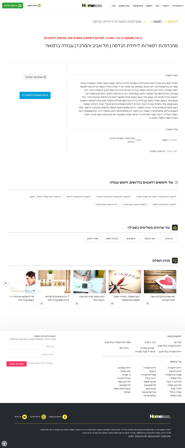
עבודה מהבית (124, 378)
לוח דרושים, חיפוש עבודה (106, 204)
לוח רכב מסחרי (174, 385)
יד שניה (166, 5)
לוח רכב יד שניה (173, 381)
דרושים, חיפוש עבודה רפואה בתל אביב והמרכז (156, 196)
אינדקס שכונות (149, 392)
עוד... (113, 5)
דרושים (149, 5)
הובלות (127, 392)
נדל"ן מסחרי (175, 378)
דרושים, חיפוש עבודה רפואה (78, 196)
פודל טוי (177, 342)
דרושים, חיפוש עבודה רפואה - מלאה (45, 196)
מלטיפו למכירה (147, 348)
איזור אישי (32, 5)
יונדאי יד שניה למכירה (145, 351)
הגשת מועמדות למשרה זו (35, 95)
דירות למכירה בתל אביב (170, 351)
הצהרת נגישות (154, 436)
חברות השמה (112, 238)
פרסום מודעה (11, 5)
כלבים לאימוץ (150, 381)
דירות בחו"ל (150, 378)
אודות (130, 436)
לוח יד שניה (176, 388)
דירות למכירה (149, 367)
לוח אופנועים (150, 385)
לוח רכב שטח (124, 381)
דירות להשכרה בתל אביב (169, 345)
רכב (157, 5)
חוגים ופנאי (151, 388)
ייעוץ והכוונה (149, 238)
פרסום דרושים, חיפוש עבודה (135, 204)
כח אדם (169, 238)
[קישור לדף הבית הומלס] (92, 5)
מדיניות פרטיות (140, 436)
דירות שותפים (124, 367)
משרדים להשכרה (173, 374)
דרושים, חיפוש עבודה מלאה (164, 204)
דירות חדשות (175, 371)
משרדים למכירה (148, 374)
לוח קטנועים (125, 385)
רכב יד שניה (150, 342)
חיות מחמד (138, 5)
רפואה (157, 21)
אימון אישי (130, 238)
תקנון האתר (166, 436)
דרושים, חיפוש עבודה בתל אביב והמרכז (113, 196)
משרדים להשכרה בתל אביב (117, 342)
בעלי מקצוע (124, 5)
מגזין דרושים (92, 238)
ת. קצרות (126, 374)
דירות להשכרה (174, 367)
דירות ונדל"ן (177, 5)
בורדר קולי (124, 348)
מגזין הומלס (161, 260)
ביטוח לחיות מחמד (122, 388)
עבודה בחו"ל (175, 392)
